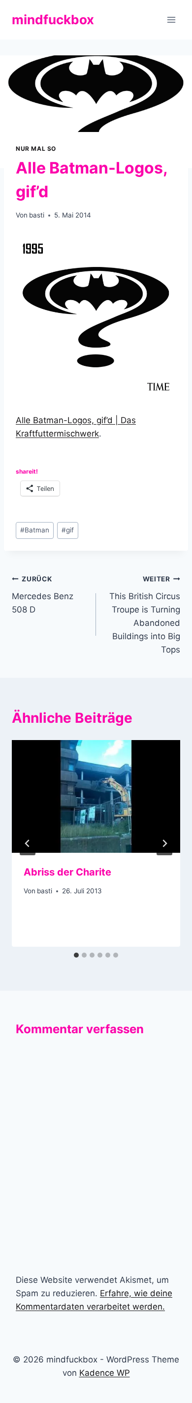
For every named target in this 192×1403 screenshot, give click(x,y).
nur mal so (36, 148)
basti (36, 215)
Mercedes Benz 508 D (42, 594)
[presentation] (96, 796)
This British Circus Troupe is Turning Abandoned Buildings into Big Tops (144, 615)
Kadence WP (104, 1373)
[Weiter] (164, 843)
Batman (34, 530)
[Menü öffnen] (171, 19)
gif (68, 530)
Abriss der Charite (67, 872)
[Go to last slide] (27, 843)
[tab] (76, 955)
